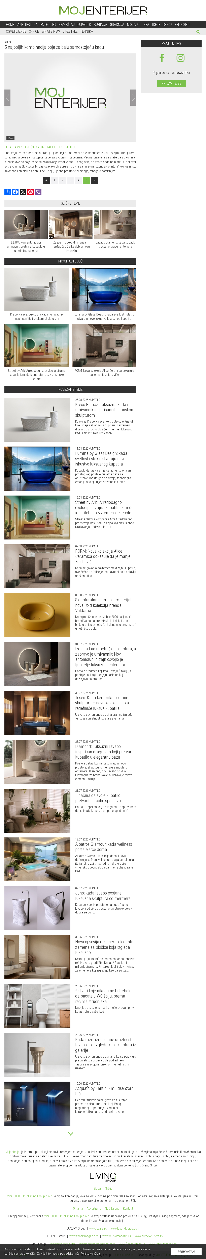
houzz (10, 137)
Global (97, 1188)
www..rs (98, 1228)
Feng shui (183, 24)
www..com (125, 1228)
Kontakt (128, 1208)
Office (34, 31)
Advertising (94, 1208)
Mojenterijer (13, 1152)
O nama (78, 1208)
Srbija (108, 1188)
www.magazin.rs (84, 1236)
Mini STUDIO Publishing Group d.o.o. (30, 1196)
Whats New (51, 31)
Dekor (167, 24)
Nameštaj (67, 24)
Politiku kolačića (90, 1253)
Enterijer (48, 24)
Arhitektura (27, 24)
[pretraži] (198, 32)
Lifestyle (70, 31)
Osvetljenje (16, 31)
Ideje (156, 24)
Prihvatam (186, 1251)
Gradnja (117, 24)
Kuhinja (100, 24)
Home (10, 24)
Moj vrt (133, 24)
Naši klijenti (112, 1208)
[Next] (133, 98)
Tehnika (86, 31)
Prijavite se (171, 83)
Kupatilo (84, 24)
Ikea (146, 24)
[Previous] (7, 98)
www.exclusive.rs (149, 1236)
